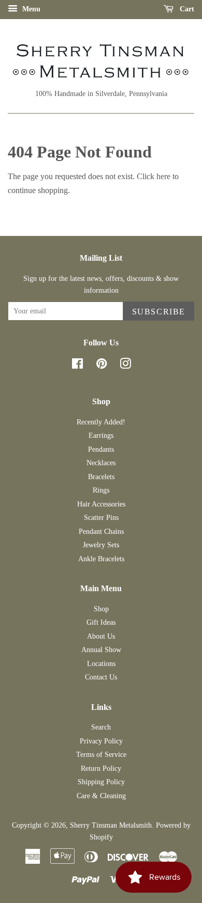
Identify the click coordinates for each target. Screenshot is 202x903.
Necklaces (101, 463)
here (163, 176)
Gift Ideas (101, 622)
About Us (101, 636)
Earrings (101, 435)
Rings (101, 490)
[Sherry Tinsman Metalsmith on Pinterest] (101, 366)
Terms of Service (101, 754)
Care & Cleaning (101, 796)
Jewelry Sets (101, 545)
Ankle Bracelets (101, 559)
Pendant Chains (101, 531)
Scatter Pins (101, 517)
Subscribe (158, 311)
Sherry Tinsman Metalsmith (111, 825)
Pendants (101, 449)
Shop (101, 609)
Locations (101, 664)
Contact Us (101, 677)
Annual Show (101, 650)
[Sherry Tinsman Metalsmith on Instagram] (125, 366)
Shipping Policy (101, 782)
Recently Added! (101, 422)
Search (101, 727)
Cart (186, 9)
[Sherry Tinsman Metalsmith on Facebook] (77, 366)
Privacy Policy (101, 741)
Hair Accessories (101, 504)
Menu (30, 9)
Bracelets (101, 477)
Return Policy (101, 768)
